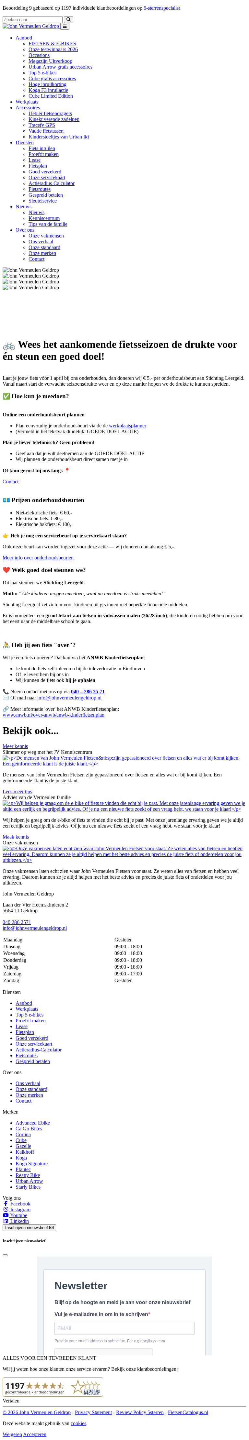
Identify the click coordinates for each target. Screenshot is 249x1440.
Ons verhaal (41, 241)
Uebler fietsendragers (50, 113)
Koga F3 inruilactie (48, 90)
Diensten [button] (25, 142)
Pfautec (23, 1169)
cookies (78, 1423)
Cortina (23, 1134)
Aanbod (24, 1003)
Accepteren (34, 1434)
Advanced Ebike (33, 1123)
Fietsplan (38, 166)
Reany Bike (28, 1175)
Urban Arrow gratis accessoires (60, 67)
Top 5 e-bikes (42, 72)
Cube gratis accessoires (52, 78)
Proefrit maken (44, 154)
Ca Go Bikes (29, 1128)
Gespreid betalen (46, 195)
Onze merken (42, 253)
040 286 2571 (17, 922)
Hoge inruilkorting (47, 84)
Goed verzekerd (45, 171)
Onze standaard (44, 247)
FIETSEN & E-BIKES (52, 43)
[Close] (5, 1255)
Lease (35, 160)
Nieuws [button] (23, 206)
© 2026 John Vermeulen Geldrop (37, 1412)
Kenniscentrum (44, 218)
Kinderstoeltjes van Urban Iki (59, 136)
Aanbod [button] (24, 37)
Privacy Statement (93, 1412)
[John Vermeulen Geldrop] (31, 26)
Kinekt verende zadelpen (54, 119)
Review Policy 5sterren (140, 1412)
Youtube (18, 1215)
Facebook (19, 1203)
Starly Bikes (28, 1187)
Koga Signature (32, 1163)
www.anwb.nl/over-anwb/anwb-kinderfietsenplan (53, 715)
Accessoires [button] (28, 107)
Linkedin (19, 1221)
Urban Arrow (29, 1181)
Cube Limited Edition (51, 96)
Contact (36, 259)
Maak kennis (16, 837)
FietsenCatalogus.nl (188, 1412)
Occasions (39, 55)
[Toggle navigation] (64, 26)
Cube (21, 1140)
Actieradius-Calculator (52, 183)
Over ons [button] (25, 230)
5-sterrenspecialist (162, 8)
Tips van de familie (48, 224)
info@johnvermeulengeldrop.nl (69, 697)
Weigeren (12, 1434)
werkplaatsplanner (127, 425)
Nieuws (36, 212)
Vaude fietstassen (46, 131)
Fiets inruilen (42, 148)
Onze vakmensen (46, 235)
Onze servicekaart (47, 177)
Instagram (19, 1209)
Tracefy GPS (42, 125)
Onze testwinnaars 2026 (53, 49)
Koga (21, 1157)
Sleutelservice (43, 200)
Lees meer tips (17, 791)
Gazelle (23, 1146)
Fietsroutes (40, 189)
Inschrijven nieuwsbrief (27, 1227)
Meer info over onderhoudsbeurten (38, 557)
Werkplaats (27, 101)
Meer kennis (15, 746)
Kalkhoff (25, 1152)
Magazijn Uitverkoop (50, 61)
